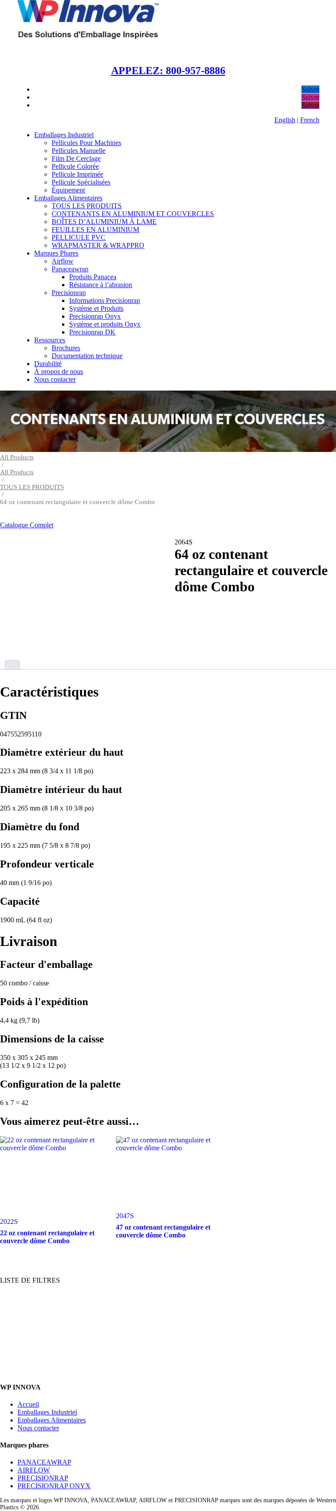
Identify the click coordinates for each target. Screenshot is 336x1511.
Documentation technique (87, 355)
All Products (17, 457)
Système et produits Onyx (104, 324)
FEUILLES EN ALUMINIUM (95, 229)
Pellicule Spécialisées (81, 182)
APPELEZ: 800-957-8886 (168, 70)
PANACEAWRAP (44, 1462)
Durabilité (48, 363)
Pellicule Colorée (75, 166)
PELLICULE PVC (78, 237)
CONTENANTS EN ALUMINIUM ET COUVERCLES (133, 213)
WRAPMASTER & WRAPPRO (98, 245)
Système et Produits (96, 308)
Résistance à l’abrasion (100, 284)
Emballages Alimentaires (68, 198)
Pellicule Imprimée (77, 174)
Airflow (63, 261)
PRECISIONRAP (43, 1478)
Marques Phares (56, 253)
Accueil (28, 1404)
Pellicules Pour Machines (86, 142)
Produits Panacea (92, 277)
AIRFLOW (34, 1470)
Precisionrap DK (92, 332)
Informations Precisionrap (104, 300)
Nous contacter (55, 379)
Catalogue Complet (26, 525)
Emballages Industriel (64, 135)
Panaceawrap (70, 269)
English (284, 120)
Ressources (49, 340)
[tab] (12, 665)
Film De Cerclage (76, 158)
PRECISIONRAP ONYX (54, 1486)
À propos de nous (58, 371)
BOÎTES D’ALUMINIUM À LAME (104, 221)
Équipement (68, 190)
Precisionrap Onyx (95, 316)
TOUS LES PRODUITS (87, 206)
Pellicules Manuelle (78, 150)
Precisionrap (69, 292)
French (309, 120)
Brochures (66, 348)
